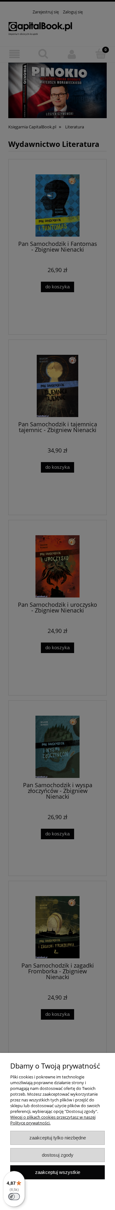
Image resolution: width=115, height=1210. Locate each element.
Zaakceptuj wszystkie (57, 1172)
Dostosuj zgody (57, 1155)
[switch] (14, 1196)
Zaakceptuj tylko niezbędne (57, 1137)
